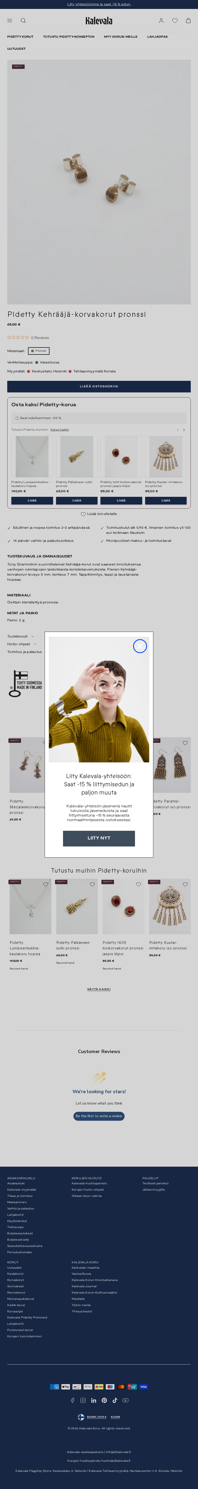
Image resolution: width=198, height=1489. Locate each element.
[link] (99, 699)
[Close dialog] (140, 646)
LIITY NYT (99, 838)
